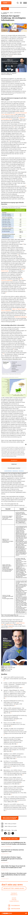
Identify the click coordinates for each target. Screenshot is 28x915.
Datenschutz (15, 470)
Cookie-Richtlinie (8, 470)
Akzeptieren (14, 460)
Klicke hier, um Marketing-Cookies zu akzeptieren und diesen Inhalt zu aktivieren (14, 65)
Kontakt (14, 898)
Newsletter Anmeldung (14, 888)
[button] (26, 444)
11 (18, 280)
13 (13, 349)
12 (5, 292)
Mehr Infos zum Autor (10, 826)
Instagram (15, 908)
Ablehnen (14, 464)
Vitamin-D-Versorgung (21, 317)
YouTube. (10, 627)
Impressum (21, 470)
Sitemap (14, 899)
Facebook (15, 905)
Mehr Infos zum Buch (10, 823)
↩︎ (4, 680)
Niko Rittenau (10, 624)
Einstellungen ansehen (14, 468)
